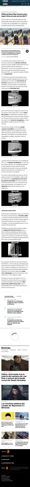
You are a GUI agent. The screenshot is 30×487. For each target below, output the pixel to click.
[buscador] (25, 4)
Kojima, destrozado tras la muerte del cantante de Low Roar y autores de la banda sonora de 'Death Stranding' (14, 377)
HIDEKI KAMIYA (4, 401)
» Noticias (9, 6)
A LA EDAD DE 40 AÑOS (6, 372)
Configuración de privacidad (6, 480)
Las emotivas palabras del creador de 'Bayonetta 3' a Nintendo (13, 406)
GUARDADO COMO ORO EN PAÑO (15, 308)
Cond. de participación (5, 479)
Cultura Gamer (4, 349)
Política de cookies (5, 478)
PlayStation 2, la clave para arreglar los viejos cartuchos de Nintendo (15, 302)
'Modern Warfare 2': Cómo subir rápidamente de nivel (7, 444)
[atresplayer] (22, 4)
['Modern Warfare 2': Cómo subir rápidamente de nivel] (8, 435)
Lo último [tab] (18, 296)
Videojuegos (13, 349)
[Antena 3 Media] (4, 468)
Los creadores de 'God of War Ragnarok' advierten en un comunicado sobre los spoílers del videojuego (21, 425)
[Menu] (28, 4)
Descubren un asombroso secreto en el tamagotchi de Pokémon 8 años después (15, 311)
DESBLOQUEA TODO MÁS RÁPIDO (6, 441)
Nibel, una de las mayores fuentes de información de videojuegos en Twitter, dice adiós (7, 424)
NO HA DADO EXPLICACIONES (7, 421)
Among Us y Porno (15, 1)
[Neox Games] (6, 4)
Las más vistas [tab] (9, 296)
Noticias (5, 347)
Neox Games (3, 6)
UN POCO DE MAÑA (11, 299)
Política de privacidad (5, 476)
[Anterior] (11, 1)
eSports (19, 349)
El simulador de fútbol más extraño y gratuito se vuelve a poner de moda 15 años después (15, 322)
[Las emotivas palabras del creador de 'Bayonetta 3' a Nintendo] (15, 392)
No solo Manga (4, 351)
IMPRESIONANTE (19, 440)
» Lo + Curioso (15, 6)
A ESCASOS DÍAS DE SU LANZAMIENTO (20, 422)
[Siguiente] (27, 1)
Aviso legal (3, 475)
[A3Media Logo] (5, 453)
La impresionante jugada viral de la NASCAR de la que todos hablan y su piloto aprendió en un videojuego (21, 443)
